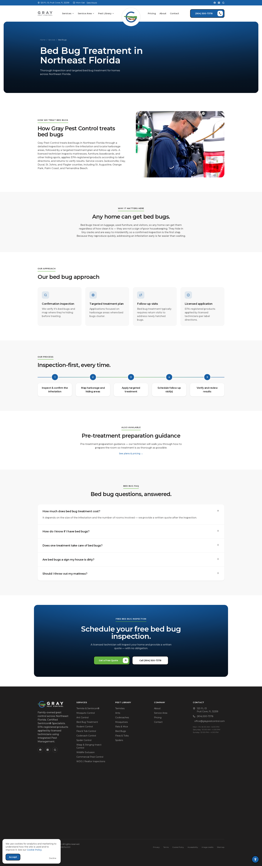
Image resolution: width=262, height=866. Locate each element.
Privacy (156, 847)
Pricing (152, 13)
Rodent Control (84, 726)
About (163, 13)
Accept (13, 857)
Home (42, 40)
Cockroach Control (86, 735)
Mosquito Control (85, 713)
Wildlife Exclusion (85, 752)
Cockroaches (122, 717)
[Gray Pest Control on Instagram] (219, 3)
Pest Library (104, 13)
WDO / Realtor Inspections (90, 761)
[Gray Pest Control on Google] (223, 3)
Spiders (119, 740)
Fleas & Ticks (122, 735)
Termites (119, 708)
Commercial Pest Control (89, 756)
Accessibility (193, 847)
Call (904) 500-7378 (150, 660)
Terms (166, 847)
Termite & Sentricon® (87, 708)
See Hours (92, 2)
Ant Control (82, 717)
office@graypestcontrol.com (209, 721)
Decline (52, 858)
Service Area (85, 13)
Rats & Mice (121, 726)
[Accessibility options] (255, 859)
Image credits (207, 847)
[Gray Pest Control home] (131, 13)
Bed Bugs (120, 731)
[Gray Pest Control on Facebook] (214, 3)
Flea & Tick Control (86, 731)
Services (66, 13)
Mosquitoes (121, 722)
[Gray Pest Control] (45, 13)
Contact (174, 13)
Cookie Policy (178, 847)
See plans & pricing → (131, 453)
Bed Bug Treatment (87, 722)
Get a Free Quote (108, 660)
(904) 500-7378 (204, 13)
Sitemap (220, 847)
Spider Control (83, 740)
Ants (117, 713)
